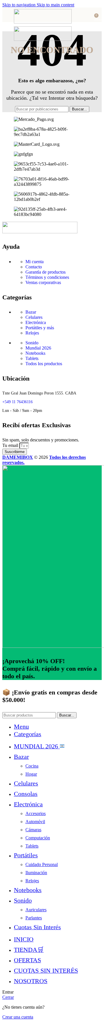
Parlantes (33, 917)
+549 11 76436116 (17, 402)
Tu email (10, 445)
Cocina (31, 765)
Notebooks (35, 353)
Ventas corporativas (43, 282)
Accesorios (35, 813)
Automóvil (35, 821)
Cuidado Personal (41, 864)
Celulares (33, 317)
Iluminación (36, 872)
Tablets (31, 358)
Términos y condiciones (47, 277)
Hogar (31, 774)
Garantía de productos (45, 272)
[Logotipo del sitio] (43, 21)
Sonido (31, 342)
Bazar (30, 312)
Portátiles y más (39, 327)
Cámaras (33, 829)
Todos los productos (43, 363)
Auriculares (36, 909)
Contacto (33, 266)
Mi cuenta (34, 261)
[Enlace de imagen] (39, 231)
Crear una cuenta (17, 1016)
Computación (37, 837)
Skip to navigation (19, 4)
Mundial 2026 (38, 347)
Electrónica (35, 322)
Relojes (32, 332)
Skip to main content (55, 4)
